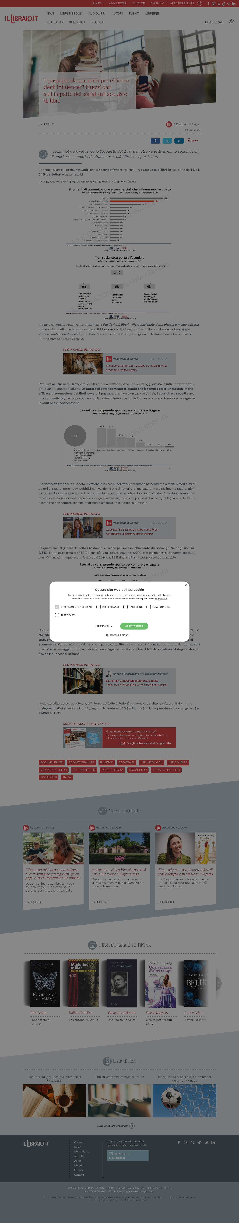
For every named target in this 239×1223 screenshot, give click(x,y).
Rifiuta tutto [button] (104, 625)
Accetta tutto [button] (134, 626)
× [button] (185, 585)
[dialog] (119, 611)
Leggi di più (161, 598)
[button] (119, 635)
